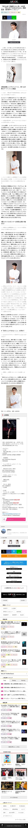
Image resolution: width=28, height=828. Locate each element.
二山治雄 (13, 608)
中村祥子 (5, 608)
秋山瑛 (22, 615)
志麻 (4, 812)
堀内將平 (14, 615)
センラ (23, 809)
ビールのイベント (7, 815)
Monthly (23, 680)
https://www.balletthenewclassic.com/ (11, 514)
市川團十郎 (13, 806)
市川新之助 (22, 806)
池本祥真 (19, 611)
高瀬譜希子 (6, 615)
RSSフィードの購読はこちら (14, 556)
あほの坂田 (11, 812)
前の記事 (5, 600)
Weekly (14, 680)
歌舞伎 (4, 806)
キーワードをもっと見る (20, 819)
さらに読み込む (14, 797)
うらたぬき (21, 812)
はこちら (11, 519)
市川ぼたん (6, 809)
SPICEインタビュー (8, 611)
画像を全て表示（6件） (14, 42)
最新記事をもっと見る (14, 747)
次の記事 (23, 600)
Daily (5, 680)
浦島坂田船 (15, 809)
